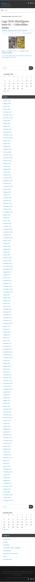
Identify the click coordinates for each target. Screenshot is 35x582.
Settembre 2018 (8, 292)
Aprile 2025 (6, 126)
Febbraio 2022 (7, 198)
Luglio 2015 (6, 395)
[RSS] (33, 3)
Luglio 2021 (6, 218)
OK (30, 68)
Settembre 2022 (8, 186)
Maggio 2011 (7, 480)
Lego (3, 57)
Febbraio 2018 (7, 309)
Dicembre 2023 (7, 155)
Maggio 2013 (7, 449)
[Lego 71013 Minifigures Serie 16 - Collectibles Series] (17, 43)
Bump (10, 55)
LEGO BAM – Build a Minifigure (11, 548)
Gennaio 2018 (7, 312)
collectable (21, 55)
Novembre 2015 (8, 383)
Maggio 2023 (7, 169)
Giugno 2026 (7, 100)
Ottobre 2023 (7, 160)
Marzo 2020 (6, 255)
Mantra (19, 578)
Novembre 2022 (8, 180)
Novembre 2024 (8, 135)
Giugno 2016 (7, 363)
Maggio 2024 (7, 146)
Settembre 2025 (8, 118)
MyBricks (6, 3)
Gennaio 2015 (7, 412)
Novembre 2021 (8, 206)
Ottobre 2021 (7, 209)
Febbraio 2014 (7, 435)
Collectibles (24, 30)
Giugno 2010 (7, 489)
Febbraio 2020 (7, 257)
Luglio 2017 (6, 329)
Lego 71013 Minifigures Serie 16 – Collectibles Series (15, 24)
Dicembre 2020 (7, 229)
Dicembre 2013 (7, 437)
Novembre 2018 (8, 289)
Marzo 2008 (6, 492)
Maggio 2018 (7, 300)
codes (16, 55)
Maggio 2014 (7, 429)
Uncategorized (7, 559)
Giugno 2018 (7, 297)
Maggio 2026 (7, 103)
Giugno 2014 (7, 426)
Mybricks (5, 30)
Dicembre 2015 (7, 380)
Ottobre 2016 (7, 355)
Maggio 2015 (7, 400)
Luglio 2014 (6, 423)
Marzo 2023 (6, 172)
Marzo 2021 (6, 220)
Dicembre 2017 (7, 315)
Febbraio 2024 (7, 149)
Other (5, 556)
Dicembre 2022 (7, 178)
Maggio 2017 (7, 335)
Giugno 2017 (7, 332)
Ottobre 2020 (7, 235)
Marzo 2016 (6, 372)
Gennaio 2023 (7, 175)
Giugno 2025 (7, 123)
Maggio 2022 (7, 192)
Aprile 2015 (6, 403)
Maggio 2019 (7, 272)
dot (31, 55)
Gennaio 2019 (7, 283)
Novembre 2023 (8, 158)
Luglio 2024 (6, 143)
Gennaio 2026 (7, 112)
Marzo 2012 (6, 466)
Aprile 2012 (6, 463)
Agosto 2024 (7, 140)
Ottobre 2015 (7, 386)
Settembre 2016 (8, 357)
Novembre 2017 (8, 317)
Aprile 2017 (6, 337)
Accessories (6, 539)
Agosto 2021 (7, 215)
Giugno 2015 (7, 397)
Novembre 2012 (8, 457)
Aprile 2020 (6, 252)
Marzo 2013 (6, 452)
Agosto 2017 (7, 326)
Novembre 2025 (8, 115)
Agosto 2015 (7, 392)
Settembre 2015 (8, 389)
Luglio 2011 (6, 475)
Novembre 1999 (8, 500)
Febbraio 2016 (7, 375)
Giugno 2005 (7, 497)
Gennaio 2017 (7, 346)
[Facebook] (28, 3)
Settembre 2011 (8, 472)
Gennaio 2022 (7, 200)
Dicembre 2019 (7, 263)
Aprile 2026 (6, 106)
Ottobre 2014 (7, 420)
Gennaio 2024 (7, 152)
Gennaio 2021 (7, 226)
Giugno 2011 (7, 477)
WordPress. (25, 578)
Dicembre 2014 (7, 415)
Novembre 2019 (8, 266)
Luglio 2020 (6, 243)
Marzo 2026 (6, 109)
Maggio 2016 (7, 366)
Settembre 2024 (8, 138)
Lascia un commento (27, 33)
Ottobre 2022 (7, 183)
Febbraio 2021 (7, 223)
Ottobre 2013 (7, 443)
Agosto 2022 (7, 189)
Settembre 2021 (8, 212)
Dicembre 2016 (7, 349)
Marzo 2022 (6, 195)
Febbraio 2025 (7, 129)
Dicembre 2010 (7, 486)
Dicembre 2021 (7, 203)
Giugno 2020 (7, 246)
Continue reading (7, 53)
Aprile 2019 (6, 275)
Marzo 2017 (6, 340)
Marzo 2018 (6, 306)
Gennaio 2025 (7, 132)
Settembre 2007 (8, 495)
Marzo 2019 (6, 277)
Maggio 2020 (7, 249)
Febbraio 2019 (7, 280)
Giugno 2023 (7, 166)
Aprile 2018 (6, 303)
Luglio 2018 (6, 295)
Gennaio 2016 (7, 377)
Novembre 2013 (8, 440)
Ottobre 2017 (7, 320)
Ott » (8, 91)
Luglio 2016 (6, 360)
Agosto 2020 (7, 240)
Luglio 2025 (6, 120)
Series (14, 57)
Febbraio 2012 (7, 469)
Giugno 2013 (7, 446)
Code (13, 55)
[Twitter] (30, 3)
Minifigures (7, 57)
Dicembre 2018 (7, 286)
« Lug (4, 91)
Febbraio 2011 (7, 483)
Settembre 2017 (8, 323)
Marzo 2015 (6, 406)
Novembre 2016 (8, 352)
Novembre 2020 (8, 232)
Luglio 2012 (6, 460)
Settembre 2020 (8, 237)
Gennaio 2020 (7, 260)
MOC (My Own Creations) (10, 553)
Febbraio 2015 (7, 409)
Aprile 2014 (6, 432)
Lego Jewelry (7, 550)
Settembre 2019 (8, 269)
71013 (7, 55)
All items (19, 30)
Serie (11, 57)
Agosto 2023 (7, 163)
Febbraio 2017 (7, 343)
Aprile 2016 (6, 369)
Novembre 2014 (8, 417)
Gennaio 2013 (7, 455)
